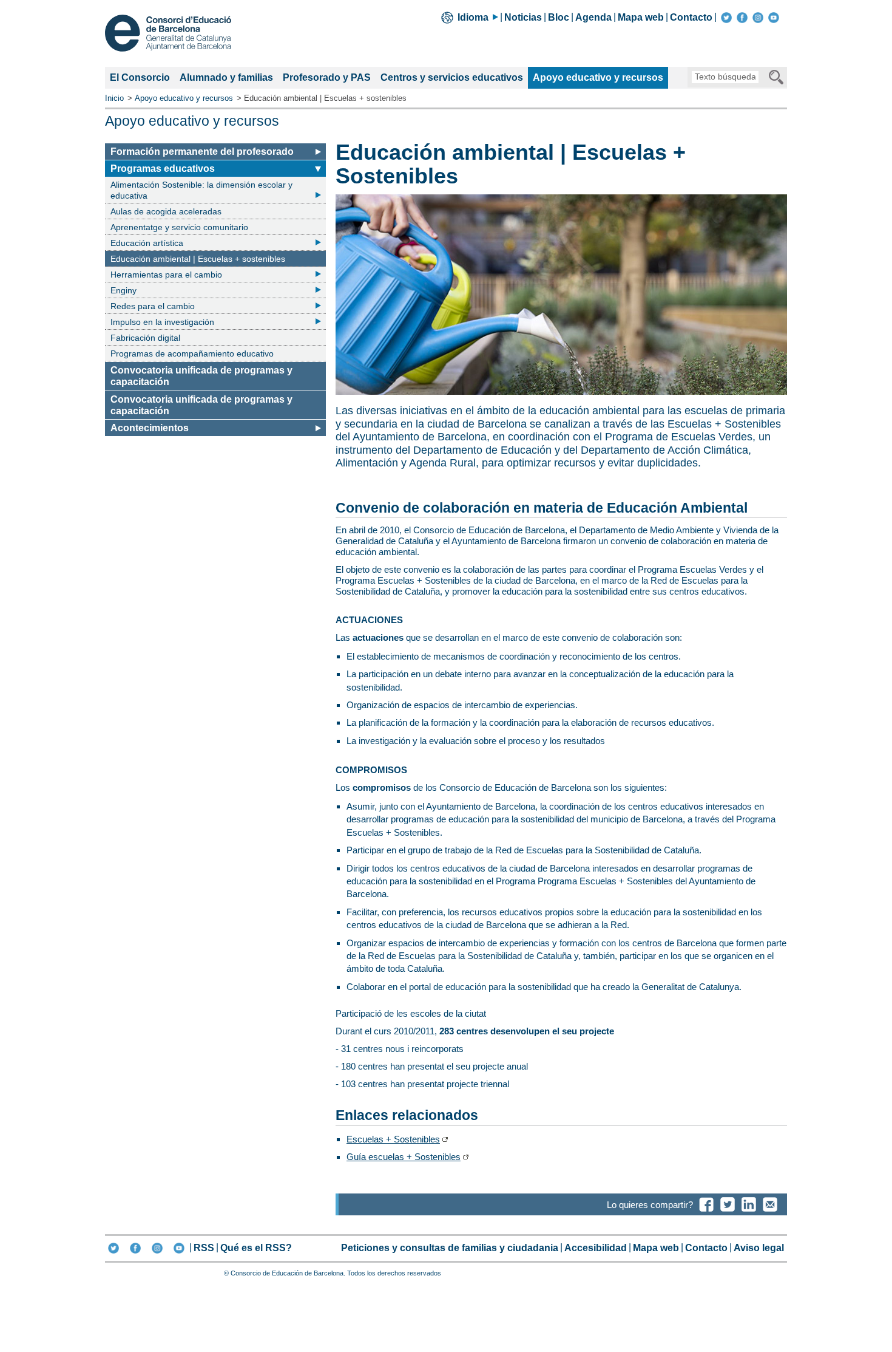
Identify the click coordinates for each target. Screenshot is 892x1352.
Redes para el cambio (152, 306)
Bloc (558, 17)
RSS (204, 1248)
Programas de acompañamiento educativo (192, 353)
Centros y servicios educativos (451, 77)
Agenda (593, 17)
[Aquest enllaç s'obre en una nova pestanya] (726, 17)
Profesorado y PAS (327, 77)
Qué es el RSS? (256, 1248)
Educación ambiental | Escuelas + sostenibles (197, 260)
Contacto (691, 17)
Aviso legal (759, 1248)
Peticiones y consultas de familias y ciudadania (449, 1248)
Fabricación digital (145, 338)
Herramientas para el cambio (166, 274)
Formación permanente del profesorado (202, 151)
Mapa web (641, 17)
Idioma (473, 17)
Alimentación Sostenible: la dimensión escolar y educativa (201, 190)
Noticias (523, 17)
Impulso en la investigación (162, 322)
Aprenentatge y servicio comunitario (179, 227)
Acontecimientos (149, 428)
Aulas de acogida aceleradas (165, 211)
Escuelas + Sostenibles (393, 1139)
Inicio (114, 98)
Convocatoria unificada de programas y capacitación (201, 376)
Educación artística (146, 243)
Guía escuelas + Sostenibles (403, 1157)
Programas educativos (162, 170)
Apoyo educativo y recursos (597, 80)
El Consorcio (140, 77)
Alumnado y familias (226, 77)
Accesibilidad (595, 1248)
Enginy (123, 290)
